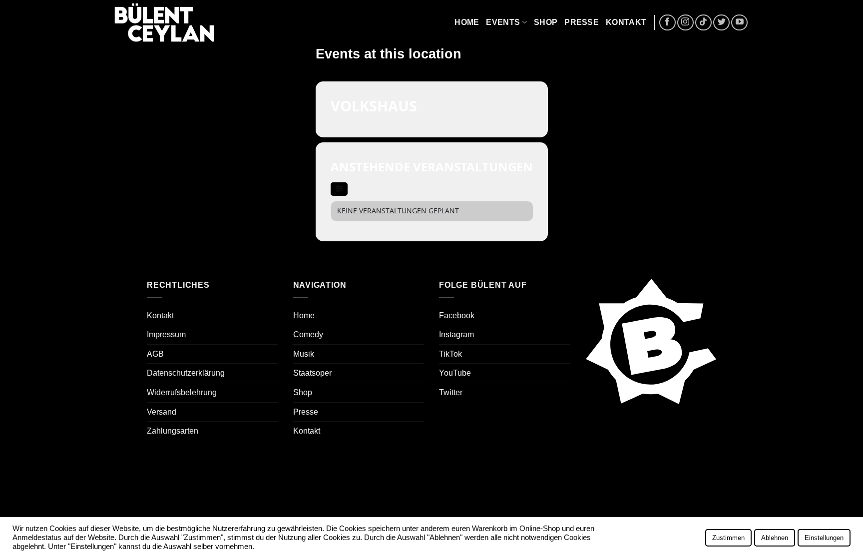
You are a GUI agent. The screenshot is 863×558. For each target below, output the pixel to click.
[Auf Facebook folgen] (667, 22)
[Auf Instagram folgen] (685, 22)
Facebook (456, 315)
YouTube (455, 373)
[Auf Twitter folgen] (721, 22)
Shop (545, 22)
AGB (155, 354)
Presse (581, 22)
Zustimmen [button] (728, 538)
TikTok (450, 354)
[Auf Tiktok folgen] (703, 22)
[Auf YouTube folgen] (739, 22)
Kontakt (626, 22)
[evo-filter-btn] (339, 189)
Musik (303, 354)
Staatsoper (312, 373)
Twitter (450, 392)
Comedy (308, 334)
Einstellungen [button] (824, 538)
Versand (161, 412)
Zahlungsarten (172, 431)
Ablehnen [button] (774, 538)
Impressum (166, 334)
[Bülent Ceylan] (164, 22)
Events (503, 22)
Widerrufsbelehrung (182, 392)
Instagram (456, 334)
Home (466, 22)
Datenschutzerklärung (186, 373)
